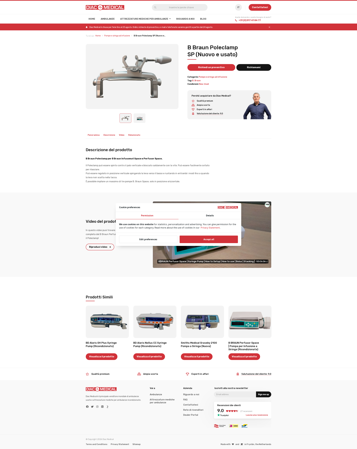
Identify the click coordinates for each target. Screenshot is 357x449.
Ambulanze (108, 19)
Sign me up (263, 394)
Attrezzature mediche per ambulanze (144, 19)
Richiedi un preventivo (211, 67)
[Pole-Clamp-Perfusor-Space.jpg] (132, 76)
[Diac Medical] (105, 7)
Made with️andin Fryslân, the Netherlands (246, 444)
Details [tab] (210, 215)
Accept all (208, 239)
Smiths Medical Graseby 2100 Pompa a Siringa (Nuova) (199, 344)
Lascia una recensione (257, 415)
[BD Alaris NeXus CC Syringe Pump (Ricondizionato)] (154, 322)
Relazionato (134, 135)
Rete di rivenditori (193, 410)
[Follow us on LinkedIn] (102, 406)
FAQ (185, 399)
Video (121, 135)
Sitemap (136, 444)
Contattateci (260, 7)
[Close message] (269, 27)
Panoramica (94, 135)
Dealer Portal (190, 415)
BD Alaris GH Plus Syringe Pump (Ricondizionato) (101, 344)
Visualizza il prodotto (101, 356)
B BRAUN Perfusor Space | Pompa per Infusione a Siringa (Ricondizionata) (243, 346)
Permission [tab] (147, 215)
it (238, 7)
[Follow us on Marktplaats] (107, 406)
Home (92, 19)
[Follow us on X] (92, 406)
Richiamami (253, 67)
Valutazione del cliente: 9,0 (210, 113)
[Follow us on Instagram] (97, 406)
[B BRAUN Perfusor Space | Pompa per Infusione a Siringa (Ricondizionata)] (250, 322)
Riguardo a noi (185, 19)
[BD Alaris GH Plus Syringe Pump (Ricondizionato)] (107, 322)
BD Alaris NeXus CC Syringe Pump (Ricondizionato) (150, 344)
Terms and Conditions (96, 444)
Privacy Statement (120, 444)
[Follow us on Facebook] (87, 406)
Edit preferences (148, 239)
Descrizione (109, 135)
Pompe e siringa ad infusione (213, 77)
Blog (203, 19)
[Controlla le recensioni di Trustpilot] (223, 415)
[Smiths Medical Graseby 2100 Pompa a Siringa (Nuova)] (202, 322)
